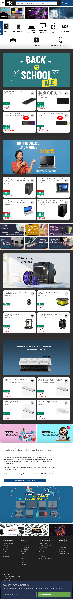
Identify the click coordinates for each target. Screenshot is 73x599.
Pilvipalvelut (62, 547)
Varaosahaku (42, 556)
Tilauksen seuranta (8, 543)
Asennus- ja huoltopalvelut (60, 45)
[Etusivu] (9, 5)
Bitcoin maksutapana (24, 555)
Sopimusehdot (25, 558)
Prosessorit (36, 45)
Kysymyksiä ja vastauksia (7, 546)
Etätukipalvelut (43, 543)
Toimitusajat (24, 549)
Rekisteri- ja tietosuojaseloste (26, 561)
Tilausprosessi (25, 545)
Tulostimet (13, 45)
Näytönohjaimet (65, 31)
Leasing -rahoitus (64, 553)
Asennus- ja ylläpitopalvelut (63, 550)
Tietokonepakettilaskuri (45, 545)
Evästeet (23, 564)
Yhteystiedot (6, 554)
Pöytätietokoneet (18, 31)
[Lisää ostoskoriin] (32, 93)
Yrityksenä (6, 552)
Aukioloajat (6, 556)
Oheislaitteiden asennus (43, 553)
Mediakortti (6, 549)
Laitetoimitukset (63, 545)
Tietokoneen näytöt (43, 31)
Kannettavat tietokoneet (31, 31)
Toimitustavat (25, 547)
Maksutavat (24, 551)
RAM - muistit (53, 31)
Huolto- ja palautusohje (45, 558)
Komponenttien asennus (43, 548)
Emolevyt (6, 31)
